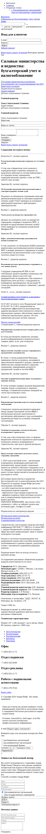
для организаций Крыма (14, 745)
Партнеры (10, 641)
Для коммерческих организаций (26, 10)
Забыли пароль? (8, 48)
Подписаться (7, 751)
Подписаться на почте (10, 518)
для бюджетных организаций (16, 740)
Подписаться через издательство (15, 516)
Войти (4, 45)
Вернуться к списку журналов (14, 145)
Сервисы (10, 5)
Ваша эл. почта (7, 125)
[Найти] (27, 24)
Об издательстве (13, 632)
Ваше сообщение (8, 135)
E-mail (3, 40)
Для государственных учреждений (26, 11)
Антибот (5, 137)
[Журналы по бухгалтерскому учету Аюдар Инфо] (23, 21)
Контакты (5, 17)
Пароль (4, 43)
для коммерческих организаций (17, 743)
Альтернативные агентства (13, 520)
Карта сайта (6, 692)
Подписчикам (12, 634)
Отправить (6, 140)
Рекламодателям (13, 636)
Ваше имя (5, 120)
